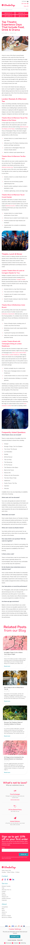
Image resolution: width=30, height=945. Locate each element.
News (3, 910)
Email (3, 848)
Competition (5, 907)
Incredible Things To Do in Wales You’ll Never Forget (13, 653)
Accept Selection (12, 940)
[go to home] (8, 5)
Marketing (23, 943)
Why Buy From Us (6, 890)
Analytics (16, 943)
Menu (25, 6)
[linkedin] (13, 879)
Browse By (8, 13)
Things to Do (5, 897)
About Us (4, 912)
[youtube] (10, 879)
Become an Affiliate (7, 917)
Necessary (8, 943)
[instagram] (5, 879)
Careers (4, 914)
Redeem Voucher (6, 886)
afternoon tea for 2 (11, 206)
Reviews (4, 895)
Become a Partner (6, 915)
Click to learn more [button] (15, 799)
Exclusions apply (6, 845)
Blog (3, 908)
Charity (3, 893)
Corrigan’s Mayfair (20, 279)
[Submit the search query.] (27, 9)
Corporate (4, 900)
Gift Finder (24, 3)
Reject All (19, 940)
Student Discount (6, 898)
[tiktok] (2, 879)
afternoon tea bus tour (7, 167)
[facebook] (7, 879)
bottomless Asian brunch (8, 314)
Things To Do (13, 33)
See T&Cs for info (15, 811)
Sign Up (23, 854)
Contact (4, 891)
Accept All (15, 936)
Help (3, 888)
